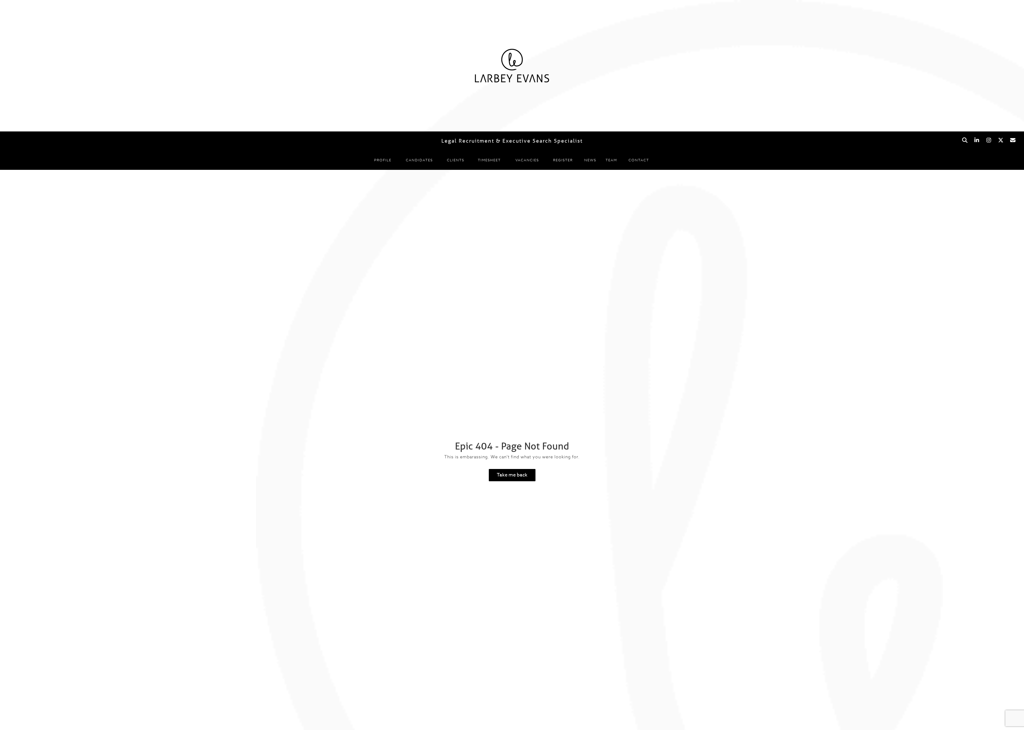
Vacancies (527, 160)
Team (611, 160)
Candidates (419, 160)
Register (563, 160)
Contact (639, 160)
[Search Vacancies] (964, 140)
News (590, 160)
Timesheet (489, 160)
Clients (455, 160)
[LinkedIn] (976, 140)
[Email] (1012, 140)
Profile (382, 160)
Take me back (512, 475)
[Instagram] (988, 140)
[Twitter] (1000, 140)
